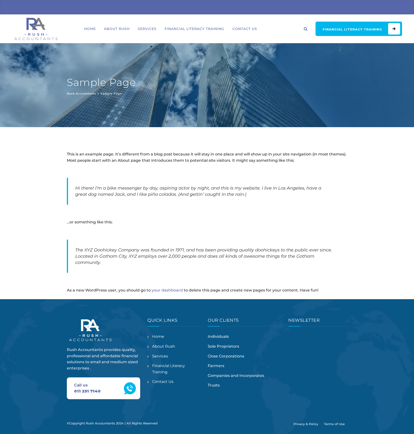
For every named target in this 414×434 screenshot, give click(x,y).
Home (90, 29)
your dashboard (167, 290)
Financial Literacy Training (194, 29)
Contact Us (244, 29)
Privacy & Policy (305, 424)
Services (147, 29)
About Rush (117, 29)
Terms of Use (334, 424)
